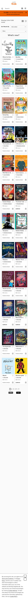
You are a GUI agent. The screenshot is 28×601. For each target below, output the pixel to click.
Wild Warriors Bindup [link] (7, 173)
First (11, 392)
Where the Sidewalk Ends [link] (7, 57)
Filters (3, 31)
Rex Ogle (19, 290)
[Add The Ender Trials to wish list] (26, 209)
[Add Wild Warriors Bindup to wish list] (13, 180)
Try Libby (6, 12)
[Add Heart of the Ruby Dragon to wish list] (13, 93)
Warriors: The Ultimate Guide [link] (20, 259)
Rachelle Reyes (20, 203)
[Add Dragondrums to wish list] (26, 93)
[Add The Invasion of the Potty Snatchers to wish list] (13, 151)
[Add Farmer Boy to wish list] (13, 122)
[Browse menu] (25, 8)
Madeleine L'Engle (21, 145)
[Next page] (19, 389)
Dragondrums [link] (19, 86)
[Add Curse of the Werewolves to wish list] (13, 325)
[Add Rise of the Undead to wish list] (26, 296)
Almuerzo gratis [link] (20, 375)
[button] (23, 21)
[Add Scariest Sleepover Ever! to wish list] (13, 209)
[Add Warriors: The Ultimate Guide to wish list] (26, 267)
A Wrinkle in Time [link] (20, 144)
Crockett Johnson (8, 290)
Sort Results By (5, 26)
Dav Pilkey (6, 145)
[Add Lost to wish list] (26, 122)
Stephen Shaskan (8, 203)
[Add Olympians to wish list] (13, 238)
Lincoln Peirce (20, 59)
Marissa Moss (20, 232)
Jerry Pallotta (7, 174)
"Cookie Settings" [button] (12, 590)
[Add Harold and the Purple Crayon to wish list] (13, 296)
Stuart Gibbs (19, 174)
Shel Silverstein (7, 59)
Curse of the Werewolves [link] (7, 317)
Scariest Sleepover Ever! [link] (7, 202)
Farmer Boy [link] (6, 115)
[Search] (2, 8)
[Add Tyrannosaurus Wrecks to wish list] (26, 180)
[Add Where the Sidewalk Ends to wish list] (13, 64)
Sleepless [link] (5, 259)
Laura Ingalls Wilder (8, 117)
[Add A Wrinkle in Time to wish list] (26, 151)
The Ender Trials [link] (20, 202)
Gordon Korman (7, 261)
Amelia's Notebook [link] (20, 230)
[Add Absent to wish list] (13, 383)
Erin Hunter (19, 261)
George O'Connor (8, 232)
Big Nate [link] (18, 57)
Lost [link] (17, 115)
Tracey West (6, 88)
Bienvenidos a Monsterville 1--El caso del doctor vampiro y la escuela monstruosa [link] (20, 317)
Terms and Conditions (8, 578)
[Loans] (22, 9)
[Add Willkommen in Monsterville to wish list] (26, 354)
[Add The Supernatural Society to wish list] (13, 354)
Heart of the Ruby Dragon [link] (7, 86)
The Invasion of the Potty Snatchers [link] (7, 144)
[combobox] (11, 8)
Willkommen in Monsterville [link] (20, 346)
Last (18, 392)
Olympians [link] (5, 230)
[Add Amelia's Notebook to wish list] (26, 238)
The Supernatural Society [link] (7, 346)
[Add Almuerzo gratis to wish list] (26, 383)
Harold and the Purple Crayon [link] (7, 288)
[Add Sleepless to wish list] (13, 267)
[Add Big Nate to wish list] (26, 64)
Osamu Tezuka (20, 117)
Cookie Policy (13, 596)
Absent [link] (4, 375)
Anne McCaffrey (20, 88)
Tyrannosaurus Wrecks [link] (20, 173)
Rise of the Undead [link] (20, 288)
